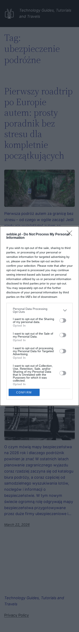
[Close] (71, 235)
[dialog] (39, 316)
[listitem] (39, 310)
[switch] (62, 320)
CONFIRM (24, 392)
